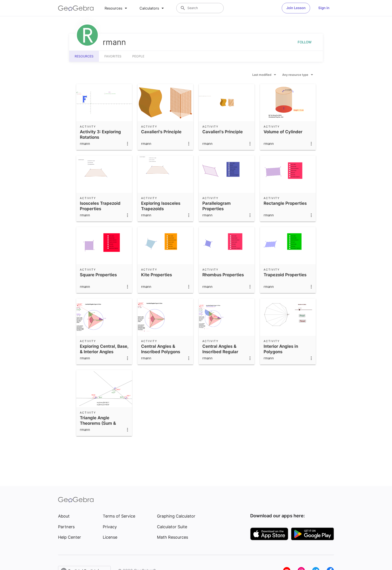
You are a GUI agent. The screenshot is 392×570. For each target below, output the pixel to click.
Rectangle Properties (285, 203)
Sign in (323, 8)
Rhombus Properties (223, 274)
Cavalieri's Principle (161, 131)
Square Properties (98, 274)
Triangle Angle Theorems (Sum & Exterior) (98, 423)
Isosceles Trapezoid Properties (100, 206)
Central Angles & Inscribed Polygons (160, 349)
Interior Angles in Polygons (281, 349)
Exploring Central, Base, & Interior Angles (104, 349)
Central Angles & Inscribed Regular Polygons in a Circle (222, 352)
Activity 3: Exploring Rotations (100, 134)
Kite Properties (156, 274)
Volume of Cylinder (283, 131)
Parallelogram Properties (216, 206)
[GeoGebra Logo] (76, 8)
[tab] (117, 8)
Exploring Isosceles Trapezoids (160, 206)
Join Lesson (296, 8)
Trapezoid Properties (285, 274)
